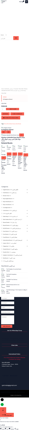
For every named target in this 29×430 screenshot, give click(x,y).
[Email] (3, 380)
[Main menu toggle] (26, 1)
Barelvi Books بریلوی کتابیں (10, 225)
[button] (14, 349)
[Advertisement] (14, 18)
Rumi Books (18, 123)
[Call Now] (4, 372)
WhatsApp (13, 376)
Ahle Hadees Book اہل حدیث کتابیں (12, 219)
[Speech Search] (16, 38)
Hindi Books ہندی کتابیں (10, 192)
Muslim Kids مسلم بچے (9, 252)
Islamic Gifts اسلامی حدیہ (9, 243)
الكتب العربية (7, 213)
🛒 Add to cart (12, 109)
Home (2, 88)
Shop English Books (8, 198)
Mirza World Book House (9, 123)
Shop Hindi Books (8, 201)
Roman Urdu (7, 195)
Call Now (5, 376)
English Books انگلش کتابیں (10, 189)
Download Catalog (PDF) (11, 117)
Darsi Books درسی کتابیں (10, 231)
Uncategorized (7, 207)
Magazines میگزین (8, 246)
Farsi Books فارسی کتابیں (10, 234)
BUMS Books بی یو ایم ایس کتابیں (12, 228)
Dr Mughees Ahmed (7, 99)
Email (4, 383)
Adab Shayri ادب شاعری (10, 216)
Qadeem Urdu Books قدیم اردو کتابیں (12, 255)
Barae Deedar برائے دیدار (10, 222)
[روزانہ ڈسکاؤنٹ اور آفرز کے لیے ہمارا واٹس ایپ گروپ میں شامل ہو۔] (3, 335)
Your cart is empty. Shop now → (7, 426)
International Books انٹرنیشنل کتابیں (12, 240)
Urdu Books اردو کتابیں (10, 210)
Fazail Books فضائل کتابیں (10, 237)
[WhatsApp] (11, 372)
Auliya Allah (21, 88)
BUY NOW (5, 113)
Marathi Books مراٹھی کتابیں (10, 249)
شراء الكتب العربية (8, 261)
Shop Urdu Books (8, 204)
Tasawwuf (16, 88)
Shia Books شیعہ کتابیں (9, 258)
